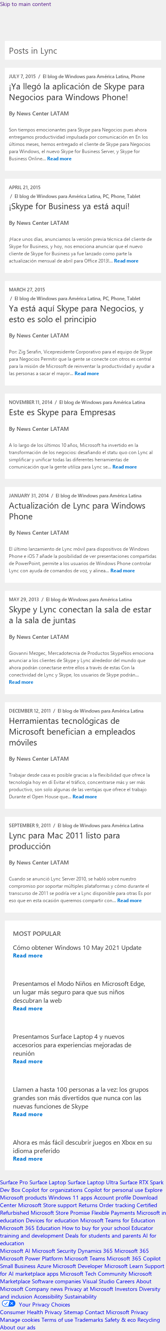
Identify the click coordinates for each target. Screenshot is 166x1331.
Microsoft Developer (78, 1266)
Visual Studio (98, 1281)
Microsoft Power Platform (31, 1258)
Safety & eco (120, 1319)
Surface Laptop (47, 1182)
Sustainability (80, 1296)
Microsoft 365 (131, 1250)
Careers (125, 1281)
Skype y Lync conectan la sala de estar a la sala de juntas (80, 614)
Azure (44, 1266)
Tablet (133, 196)
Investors (126, 1289)
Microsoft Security (54, 1250)
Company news (44, 1289)
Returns (88, 1205)
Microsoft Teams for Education (117, 1220)
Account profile (112, 1197)
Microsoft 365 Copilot (134, 1258)
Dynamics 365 (95, 1250)
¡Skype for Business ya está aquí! (69, 205)
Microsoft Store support (47, 1205)
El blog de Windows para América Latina (86, 76)
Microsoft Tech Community (93, 1273)
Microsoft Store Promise (60, 1212)
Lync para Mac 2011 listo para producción (64, 840)
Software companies (56, 1281)
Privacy (139, 1312)
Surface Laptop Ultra (93, 1182)
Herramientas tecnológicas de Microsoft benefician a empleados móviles (72, 731)
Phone (138, 76)
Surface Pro (14, 1182)
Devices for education (52, 1220)
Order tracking (117, 1205)
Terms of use (57, 1319)
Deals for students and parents (103, 1235)
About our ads (17, 1327)
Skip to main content (25, 4)
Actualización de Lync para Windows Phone (77, 510)
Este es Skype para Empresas (62, 411)
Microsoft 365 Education (30, 1228)
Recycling (148, 1319)
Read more (59, 158)
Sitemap (73, 1312)
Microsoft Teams (84, 1258)
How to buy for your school (96, 1228)
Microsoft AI (15, 1250)
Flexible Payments (113, 1212)
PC (105, 196)
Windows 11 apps (70, 1197)
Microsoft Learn (123, 1266)
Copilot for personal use (113, 1190)
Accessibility (48, 1296)
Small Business (17, 1266)
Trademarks (89, 1319)
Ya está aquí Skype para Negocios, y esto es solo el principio (76, 313)
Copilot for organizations (52, 1190)
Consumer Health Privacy (31, 1312)
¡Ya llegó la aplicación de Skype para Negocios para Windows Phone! (77, 91)
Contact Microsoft (107, 1312)
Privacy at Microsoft (88, 1289)
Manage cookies (20, 1319)
